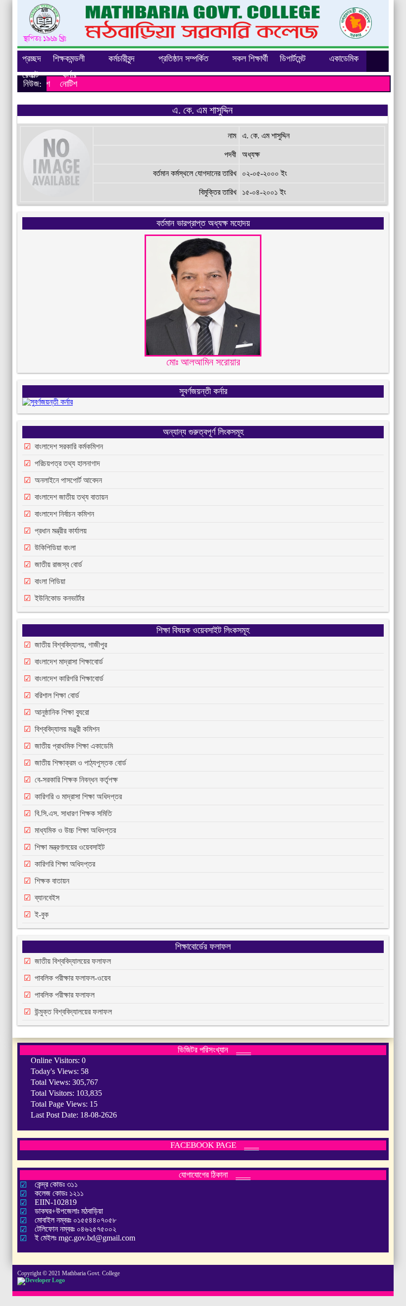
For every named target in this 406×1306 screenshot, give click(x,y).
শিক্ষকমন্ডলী (69, 58)
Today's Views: (56, 1071)
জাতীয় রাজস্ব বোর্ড (58, 564)
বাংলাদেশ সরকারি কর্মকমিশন (69, 446)
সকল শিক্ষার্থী (250, 58)
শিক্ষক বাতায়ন (52, 881)
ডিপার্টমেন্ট (292, 58)
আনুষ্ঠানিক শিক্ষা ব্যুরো (62, 712)
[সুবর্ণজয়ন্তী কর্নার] (47, 404)
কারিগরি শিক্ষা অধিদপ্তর (65, 864)
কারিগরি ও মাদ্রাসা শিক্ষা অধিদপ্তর (78, 796)
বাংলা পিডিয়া (50, 581)
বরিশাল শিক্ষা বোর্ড (57, 695)
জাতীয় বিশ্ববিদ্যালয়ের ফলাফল (73, 961)
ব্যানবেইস (47, 897)
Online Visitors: (56, 1060)
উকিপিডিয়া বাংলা (55, 547)
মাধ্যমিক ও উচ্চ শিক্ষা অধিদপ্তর (75, 830)
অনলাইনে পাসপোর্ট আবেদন (68, 480)
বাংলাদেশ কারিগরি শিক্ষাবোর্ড (69, 678)
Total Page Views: (60, 1104)
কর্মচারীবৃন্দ (121, 58)
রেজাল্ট (30, 75)
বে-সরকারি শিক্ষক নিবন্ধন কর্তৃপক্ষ (76, 779)
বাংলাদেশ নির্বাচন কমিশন (64, 514)
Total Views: (51, 1082)
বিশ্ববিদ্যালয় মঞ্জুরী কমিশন (67, 729)
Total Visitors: (53, 1093)
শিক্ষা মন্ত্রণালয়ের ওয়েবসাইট (69, 847)
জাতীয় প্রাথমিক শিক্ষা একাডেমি (74, 746)
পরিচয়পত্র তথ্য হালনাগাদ (67, 463)
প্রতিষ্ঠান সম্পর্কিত (183, 58)
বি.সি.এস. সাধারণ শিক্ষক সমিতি (73, 813)
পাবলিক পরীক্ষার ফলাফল (65, 995)
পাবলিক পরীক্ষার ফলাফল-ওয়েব (72, 978)
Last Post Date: (55, 1115)
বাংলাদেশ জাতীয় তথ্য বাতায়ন (71, 497)
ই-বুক (42, 914)
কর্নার (69, 75)
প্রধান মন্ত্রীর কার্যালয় (61, 531)
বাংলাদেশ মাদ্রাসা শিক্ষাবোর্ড (69, 661)
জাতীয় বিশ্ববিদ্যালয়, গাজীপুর (71, 645)
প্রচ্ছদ (31, 58)
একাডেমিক (343, 58)
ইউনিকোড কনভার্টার (59, 598)
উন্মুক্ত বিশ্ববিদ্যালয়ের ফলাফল (73, 1012)
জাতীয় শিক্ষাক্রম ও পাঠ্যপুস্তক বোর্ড (80, 763)
